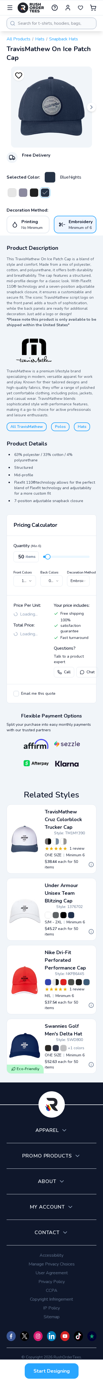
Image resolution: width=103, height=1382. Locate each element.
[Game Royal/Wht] (48, 982)
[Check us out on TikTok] (78, 1336)
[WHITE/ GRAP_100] (48, 915)
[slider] (48, 557)
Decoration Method (81, 572)
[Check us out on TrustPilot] (91, 1336)
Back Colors (49, 572)
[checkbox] (16, 693)
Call (67, 672)
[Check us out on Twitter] (24, 1336)
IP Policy (51, 1308)
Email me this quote (38, 693)
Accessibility (51, 1255)
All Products (18, 39)
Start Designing (52, 1371)
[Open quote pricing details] (91, 864)
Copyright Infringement (51, 1299)
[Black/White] (79, 982)
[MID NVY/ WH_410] (71, 915)
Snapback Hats (63, 39)
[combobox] (51, 23)
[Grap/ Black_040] (55, 915)
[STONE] (63, 1048)
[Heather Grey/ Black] (48, 841)
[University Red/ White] (63, 982)
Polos (60, 426)
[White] (12, 192)
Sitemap (52, 1317)
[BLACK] (48, 1048)
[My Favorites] (80, 7)
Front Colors (22, 572)
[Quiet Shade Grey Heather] (23, 192)
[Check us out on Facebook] (11, 1336)
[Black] (34, 192)
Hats (39, 39)
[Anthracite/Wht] (71, 982)
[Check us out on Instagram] (38, 1336)
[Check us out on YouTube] (64, 1336)
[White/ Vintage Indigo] (55, 841)
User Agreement (51, 1273)
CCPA (51, 1290)
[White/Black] (55, 982)
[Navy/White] (86, 982)
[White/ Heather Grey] (63, 841)
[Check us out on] (51, 1336)
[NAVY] (55, 1048)
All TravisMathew (26, 426)
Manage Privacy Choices (52, 1264)
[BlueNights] (49, 177)
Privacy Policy (51, 1282)
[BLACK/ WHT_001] (63, 915)
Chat (90, 672)
